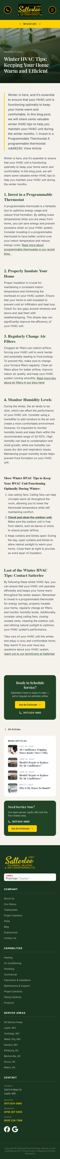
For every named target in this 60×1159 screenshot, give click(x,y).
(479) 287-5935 (13, 1111)
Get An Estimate (28, 704)
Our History (10, 904)
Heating (8, 957)
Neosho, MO (11, 1044)
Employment (11, 932)
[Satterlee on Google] (15, 1129)
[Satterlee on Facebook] (7, 1129)
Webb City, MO (12, 1039)
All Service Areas (13, 1022)
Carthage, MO (12, 1033)
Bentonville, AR (12, 1056)
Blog (6, 926)
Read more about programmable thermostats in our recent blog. (29, 249)
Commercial (10, 974)
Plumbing (9, 968)
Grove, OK (9, 1061)
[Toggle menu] (52, 10)
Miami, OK (9, 1067)
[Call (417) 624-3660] (7, 10)
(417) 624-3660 (32, 712)
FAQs (7, 921)
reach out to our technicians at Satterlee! (29, 653)
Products (9, 1002)
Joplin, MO (10, 1027)
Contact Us (10, 938)
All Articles (14, 729)
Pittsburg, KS (11, 1050)
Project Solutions (13, 915)
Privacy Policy (29, 1151)
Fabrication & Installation (17, 980)
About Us (9, 898)
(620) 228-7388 (13, 1120)
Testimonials (10, 909)
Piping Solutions (12, 997)
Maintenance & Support (17, 985)
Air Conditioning (12, 963)
